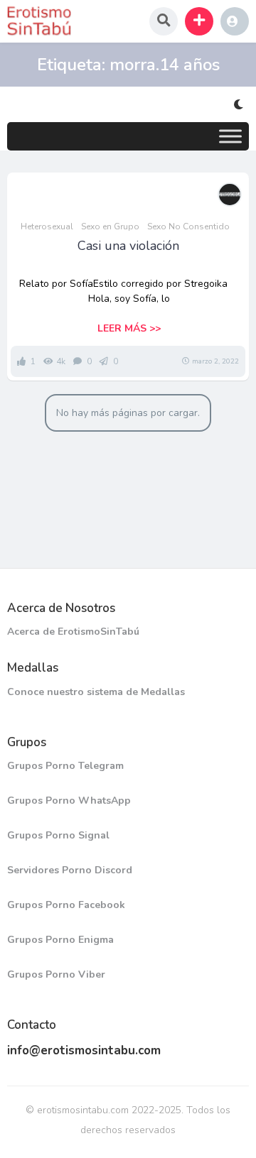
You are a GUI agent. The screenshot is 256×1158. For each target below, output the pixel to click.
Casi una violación (128, 245)
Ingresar (234, 21)
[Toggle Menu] (230, 136)
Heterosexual (47, 226)
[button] (199, 21)
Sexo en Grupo (110, 226)
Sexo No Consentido (188, 226)
